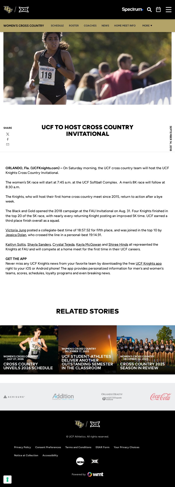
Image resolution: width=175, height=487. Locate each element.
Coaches (90, 25)
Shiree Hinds (118, 244)
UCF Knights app (149, 263)
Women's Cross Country (20, 356)
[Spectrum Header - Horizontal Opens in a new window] (132, 9)
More (146, 25)
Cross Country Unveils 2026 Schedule (28, 366)
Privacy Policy (22, 447)
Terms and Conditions (78, 447)
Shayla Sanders (39, 244)
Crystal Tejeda (63, 244)
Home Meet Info (126, 25)
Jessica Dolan (16, 235)
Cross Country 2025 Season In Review (142, 366)
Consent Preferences (48, 447)
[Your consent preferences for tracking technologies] (7, 479)
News (106, 25)
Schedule (57, 25)
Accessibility (50, 455)
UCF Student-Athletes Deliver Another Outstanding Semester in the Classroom (87, 362)
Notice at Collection (26, 455)
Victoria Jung (16, 230)
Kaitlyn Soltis (16, 244)
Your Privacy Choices (126, 447)
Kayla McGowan (88, 244)
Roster (74, 25)
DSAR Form (102, 447)
